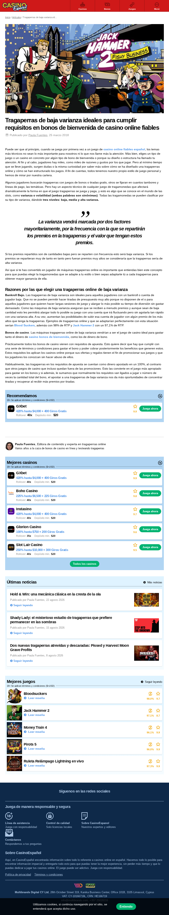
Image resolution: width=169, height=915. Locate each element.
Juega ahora (150, 408)
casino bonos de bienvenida (49, 336)
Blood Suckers (24, 325)
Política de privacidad (18, 874)
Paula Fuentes (37, 135)
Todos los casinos (84, 563)
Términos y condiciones (48, 874)
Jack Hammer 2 (83, 325)
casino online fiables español (124, 149)
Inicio (7, 17)
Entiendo (126, 906)
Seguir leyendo (153, 681)
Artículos (16, 17)
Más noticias (154, 582)
